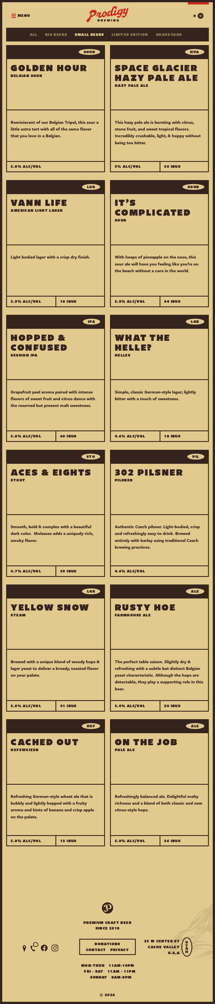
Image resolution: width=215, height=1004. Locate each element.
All (34, 34)
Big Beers (56, 34)
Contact (96, 949)
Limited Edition (130, 34)
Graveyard (169, 34)
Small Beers (89, 34)
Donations (107, 944)
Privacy (119, 949)
